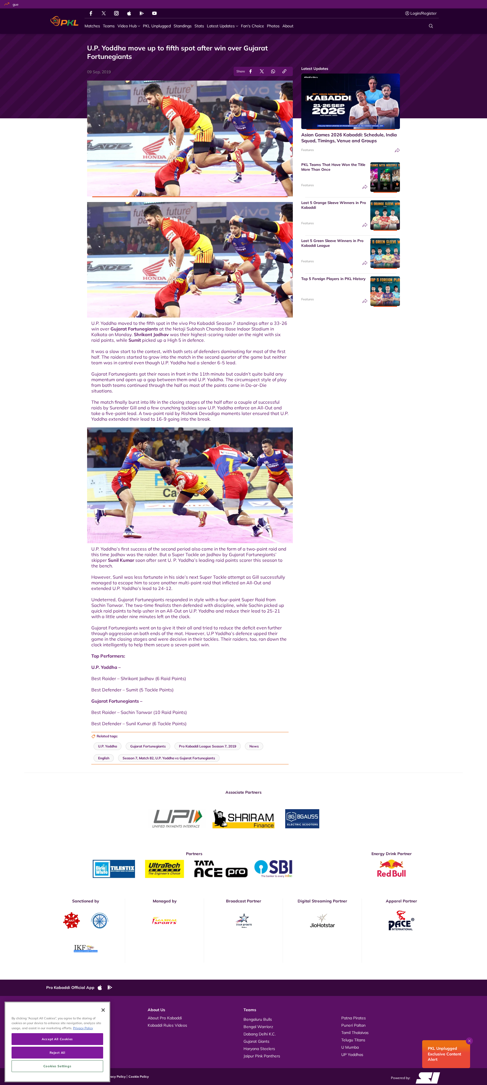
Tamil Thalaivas (355, 1032)
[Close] (103, 1010)
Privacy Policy (115, 1077)
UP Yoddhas (352, 1054)
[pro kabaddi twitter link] (104, 13)
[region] (57, 1042)
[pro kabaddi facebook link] (91, 13)
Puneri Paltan (353, 1025)
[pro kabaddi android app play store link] (142, 13)
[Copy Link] (284, 71)
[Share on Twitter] (262, 71)
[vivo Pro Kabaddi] (64, 21)
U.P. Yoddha (107, 746)
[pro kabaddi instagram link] (116, 13)
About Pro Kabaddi (165, 1017)
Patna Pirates (353, 1017)
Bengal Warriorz (258, 1026)
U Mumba (350, 1047)
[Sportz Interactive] (426, 1077)
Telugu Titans (353, 1039)
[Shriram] (177, 818)
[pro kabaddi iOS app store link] (129, 13)
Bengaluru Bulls (258, 1019)
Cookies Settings (57, 1066)
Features (307, 150)
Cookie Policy (139, 1077)
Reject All (57, 1052)
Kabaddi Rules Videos (167, 1025)
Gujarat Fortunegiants (134, 329)
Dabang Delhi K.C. (260, 1034)
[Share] (397, 150)
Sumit (135, 340)
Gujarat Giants (256, 1041)
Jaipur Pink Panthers (262, 1056)
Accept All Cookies (57, 1039)
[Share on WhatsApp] (273, 71)
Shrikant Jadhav (151, 334)
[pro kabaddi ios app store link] (102, 987)
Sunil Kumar (121, 560)
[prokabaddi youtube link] (154, 13)
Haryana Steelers (259, 1048)
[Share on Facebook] (250, 71)
